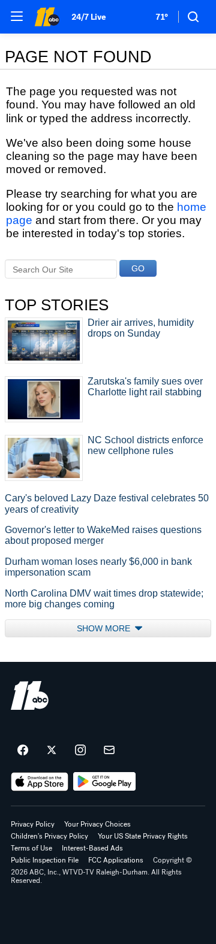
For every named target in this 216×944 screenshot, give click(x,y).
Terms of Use (31, 848)
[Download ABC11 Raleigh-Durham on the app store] (39, 781)
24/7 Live (88, 17)
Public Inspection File (45, 860)
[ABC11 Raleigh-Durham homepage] (46, 16)
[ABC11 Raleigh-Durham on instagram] (80, 751)
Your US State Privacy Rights (143, 836)
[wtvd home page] (30, 695)
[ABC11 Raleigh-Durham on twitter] (52, 751)
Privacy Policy (33, 824)
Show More (105, 628)
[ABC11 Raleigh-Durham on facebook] (23, 751)
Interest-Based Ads (92, 848)
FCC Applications (115, 860)
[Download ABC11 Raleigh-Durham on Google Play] (104, 781)
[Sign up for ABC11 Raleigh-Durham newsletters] (109, 751)
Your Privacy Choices (97, 824)
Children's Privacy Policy (49, 836)
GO (138, 268)
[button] (16, 16)
